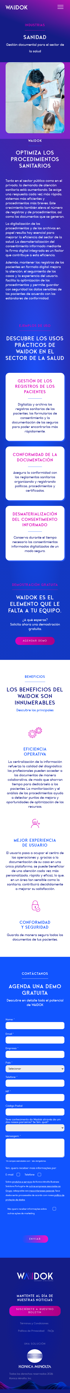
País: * (9, 1062)
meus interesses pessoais (41, 1191)
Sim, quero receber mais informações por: (31, 1168)
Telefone (30, 1174)
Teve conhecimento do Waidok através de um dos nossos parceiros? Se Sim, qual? (33, 1121)
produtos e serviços (22, 1182)
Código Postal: (14, 1106)
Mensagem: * (13, 1136)
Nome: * (10, 1019)
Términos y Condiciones (34, 1323)
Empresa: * (12, 1048)
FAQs (51, 1331)
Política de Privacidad (31, 1331)
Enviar (35, 1239)
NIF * (8, 1091)
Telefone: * (11, 1077)
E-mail (9, 1174)
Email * (10, 1034)
